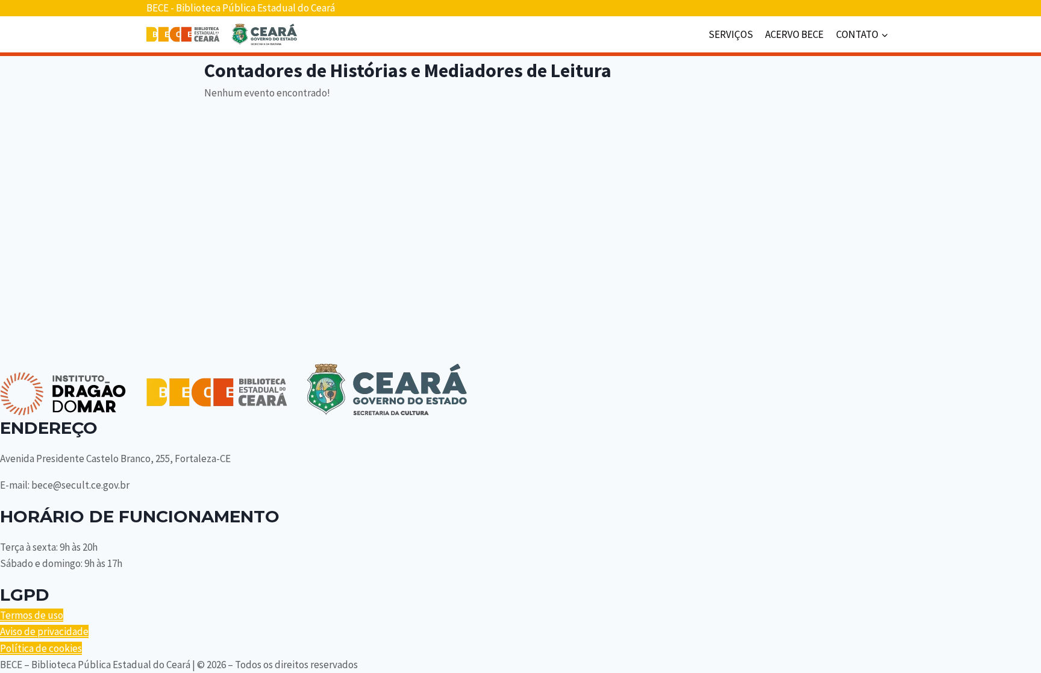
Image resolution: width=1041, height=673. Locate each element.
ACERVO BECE (794, 34)
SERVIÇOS (730, 34)
